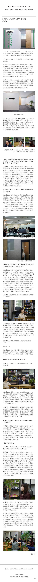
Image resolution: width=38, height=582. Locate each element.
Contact (30, 9)
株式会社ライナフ (19, 114)
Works (16, 9)
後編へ (33, 554)
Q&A (26, 9)
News (7, 9)
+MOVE (21, 9)
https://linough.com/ (12, 129)
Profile (11, 9)
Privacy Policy (19, 574)
